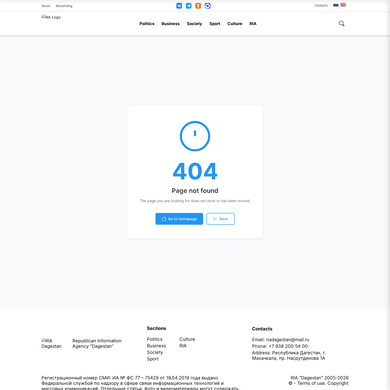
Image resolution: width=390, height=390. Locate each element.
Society (194, 23)
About (46, 6)
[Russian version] (336, 4)
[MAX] (207, 6)
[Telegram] (189, 6)
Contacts (321, 5)
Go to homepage (182, 219)
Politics (146, 23)
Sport (214, 23)
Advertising (64, 6)
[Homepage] (51, 23)
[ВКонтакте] (179, 6)
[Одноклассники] (198, 6)
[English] (343, 4)
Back (224, 219)
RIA (253, 23)
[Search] (341, 23)
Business (171, 23)
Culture (235, 23)
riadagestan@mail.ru (287, 339)
